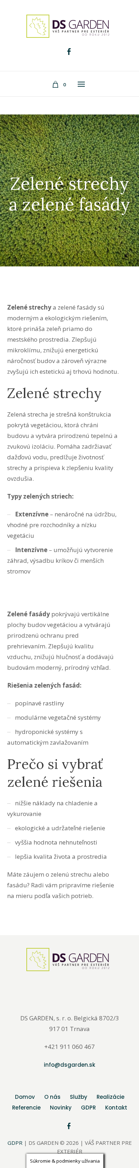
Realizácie (110, 1097)
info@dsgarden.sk (69, 1064)
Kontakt (116, 1107)
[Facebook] (69, 52)
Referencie (26, 1107)
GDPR (88, 1107)
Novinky (61, 1107)
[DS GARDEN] (69, 26)
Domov (25, 1097)
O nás (52, 1097)
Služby (78, 1097)
